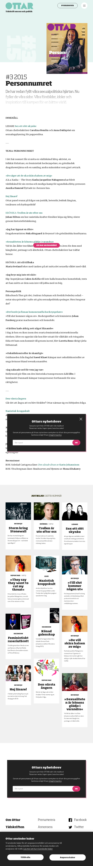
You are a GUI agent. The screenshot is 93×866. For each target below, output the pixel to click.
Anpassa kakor (67, 857)
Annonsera (45, 827)
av (58, 464)
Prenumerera (67, 5)
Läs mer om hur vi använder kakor (38, 849)
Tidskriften (15, 827)
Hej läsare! (18, 689)
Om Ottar (13, 820)
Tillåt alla (25, 857)
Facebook (80, 820)
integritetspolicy (55, 781)
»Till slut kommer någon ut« (75, 586)
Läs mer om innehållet (46, 245)
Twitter (79, 827)
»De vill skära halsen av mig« (74, 643)
